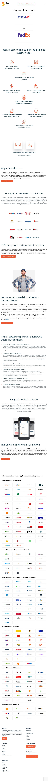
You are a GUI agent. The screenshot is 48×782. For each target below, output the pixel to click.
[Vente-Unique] (41, 522)
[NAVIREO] (18, 582)
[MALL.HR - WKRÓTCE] (18, 545)
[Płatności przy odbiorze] (41, 691)
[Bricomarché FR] (18, 531)
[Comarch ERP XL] (41, 586)
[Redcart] (41, 563)
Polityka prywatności (6, 771)
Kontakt (3, 754)
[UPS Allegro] (30, 645)
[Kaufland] (41, 494)
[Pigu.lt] (41, 499)
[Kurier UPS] (30, 631)
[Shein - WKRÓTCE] (41, 536)
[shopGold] (18, 563)
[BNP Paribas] (30, 681)
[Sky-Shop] (7, 568)
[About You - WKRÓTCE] (41, 541)
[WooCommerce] (41, 554)
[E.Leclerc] (18, 527)
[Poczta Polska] (18, 635)
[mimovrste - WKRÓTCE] (7, 545)
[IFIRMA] (30, 609)
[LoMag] (18, 595)
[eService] (18, 686)
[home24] (41, 513)
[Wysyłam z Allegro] (41, 645)
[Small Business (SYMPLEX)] (7, 600)
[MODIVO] (7, 499)
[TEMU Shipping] (18, 663)
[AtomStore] (18, 568)
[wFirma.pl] (30, 582)
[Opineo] (18, 709)
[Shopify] (30, 563)
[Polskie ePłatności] (30, 691)
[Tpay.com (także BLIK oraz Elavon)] (7, 672)
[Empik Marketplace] (7, 490)
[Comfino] (18, 700)
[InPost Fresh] (18, 494)
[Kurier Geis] (30, 635)
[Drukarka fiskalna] (18, 713)
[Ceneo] (7, 709)
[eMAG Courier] (30, 663)
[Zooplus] (7, 531)
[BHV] (30, 531)
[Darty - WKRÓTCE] (18, 541)
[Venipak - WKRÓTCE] (41, 654)
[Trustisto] (41, 713)
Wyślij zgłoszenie (30, 746)
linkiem (7, 319)
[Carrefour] (30, 522)
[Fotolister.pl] (30, 709)
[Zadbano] (7, 649)
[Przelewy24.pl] (7, 677)
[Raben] (18, 649)
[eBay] (18, 485)
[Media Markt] (30, 513)
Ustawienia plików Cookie (7, 756)
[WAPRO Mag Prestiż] (18, 591)
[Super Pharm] (7, 527)
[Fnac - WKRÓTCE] (7, 541)
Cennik (3, 762)
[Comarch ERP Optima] (30, 586)
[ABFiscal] (18, 718)
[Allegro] (7, 485)
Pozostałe (28, 739)
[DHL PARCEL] (18, 631)
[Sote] (30, 568)
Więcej (4, 738)
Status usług (4, 770)
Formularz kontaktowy (32, 756)
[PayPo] (7, 695)
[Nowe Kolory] (7, 659)
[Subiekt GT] (7, 586)
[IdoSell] (7, 559)
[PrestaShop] (30, 554)
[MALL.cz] (18, 517)
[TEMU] (7, 513)
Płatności (27, 738)
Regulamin (4, 765)
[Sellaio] (18, 573)
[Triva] (18, 604)
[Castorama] (18, 504)
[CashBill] (41, 681)
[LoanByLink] (7, 700)
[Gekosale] (30, 559)
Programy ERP (28, 735)
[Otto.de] (30, 494)
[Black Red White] (30, 504)
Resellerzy (4, 747)
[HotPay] (7, 681)
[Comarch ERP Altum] (30, 591)
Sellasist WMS (4, 750)
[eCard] (7, 686)
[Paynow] (18, 691)
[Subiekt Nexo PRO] (41, 582)
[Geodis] (18, 654)
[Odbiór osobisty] (41, 640)
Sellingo (3, 748)
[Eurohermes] (7, 654)
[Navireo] (7, 613)
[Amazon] (41, 490)
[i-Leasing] (18, 695)
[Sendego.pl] (7, 631)
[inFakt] (41, 604)
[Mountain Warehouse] (7, 536)
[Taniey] (7, 517)
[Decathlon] (18, 499)
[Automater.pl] (30, 713)
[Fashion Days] (7, 522)
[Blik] (18, 681)
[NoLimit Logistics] (18, 645)
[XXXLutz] (30, 527)
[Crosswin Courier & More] (7, 663)
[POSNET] (7, 713)
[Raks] (41, 595)
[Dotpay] (18, 672)
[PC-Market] (30, 595)
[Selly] (41, 568)
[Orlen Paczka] (30, 640)
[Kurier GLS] (41, 631)
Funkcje (3, 745)
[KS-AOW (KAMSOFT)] (7, 595)
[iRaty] (30, 695)
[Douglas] (18, 508)
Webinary (4, 751)
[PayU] (30, 672)
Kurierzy (27, 736)
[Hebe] (7, 508)
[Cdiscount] (41, 508)
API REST (3, 768)
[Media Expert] (30, 517)
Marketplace (28, 730)
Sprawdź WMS (5, 459)
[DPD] (7, 635)
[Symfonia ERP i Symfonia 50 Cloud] (18, 586)
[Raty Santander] (18, 677)
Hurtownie (28, 732)
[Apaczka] (41, 635)
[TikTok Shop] (30, 536)
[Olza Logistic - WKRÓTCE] (41, 649)
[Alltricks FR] (41, 531)
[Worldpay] (41, 677)
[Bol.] (41, 517)
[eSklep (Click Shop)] (18, 559)
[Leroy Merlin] (18, 513)
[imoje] (41, 686)
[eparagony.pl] (18, 609)
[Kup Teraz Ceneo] (30, 490)
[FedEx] (7, 640)
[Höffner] (41, 527)
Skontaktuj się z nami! (7, 181)
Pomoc (3, 764)
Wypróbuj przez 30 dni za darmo (26, 3)
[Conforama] (18, 522)
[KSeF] (18, 613)
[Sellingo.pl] (7, 554)
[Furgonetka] (18, 640)
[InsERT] (7, 622)
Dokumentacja (4, 767)
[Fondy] (30, 686)
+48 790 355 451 (29, 751)
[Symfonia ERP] (7, 604)
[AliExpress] (41, 504)
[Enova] (41, 591)
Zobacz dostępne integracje (8, 256)
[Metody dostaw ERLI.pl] (30, 659)
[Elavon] (30, 700)
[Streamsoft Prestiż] (18, 600)
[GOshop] (7, 573)
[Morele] (7, 504)
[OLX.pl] (41, 485)
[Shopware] (7, 563)
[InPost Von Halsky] (18, 536)
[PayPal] (41, 672)
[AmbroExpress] (7, 645)
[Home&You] (30, 499)
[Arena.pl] (30, 485)
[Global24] (30, 654)
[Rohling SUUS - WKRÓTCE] (30, 649)
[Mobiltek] (7, 691)
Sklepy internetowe (29, 733)
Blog (3, 753)
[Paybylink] (41, 695)
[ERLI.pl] (18, 490)
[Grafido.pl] (41, 709)
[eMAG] (7, 494)
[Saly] (41, 559)
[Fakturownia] (30, 604)
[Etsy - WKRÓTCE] (30, 508)
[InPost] (18, 659)
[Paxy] (41, 659)
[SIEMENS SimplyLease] (30, 677)
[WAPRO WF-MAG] (7, 582)
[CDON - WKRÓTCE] (30, 541)
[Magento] (18, 554)
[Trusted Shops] (7, 718)
